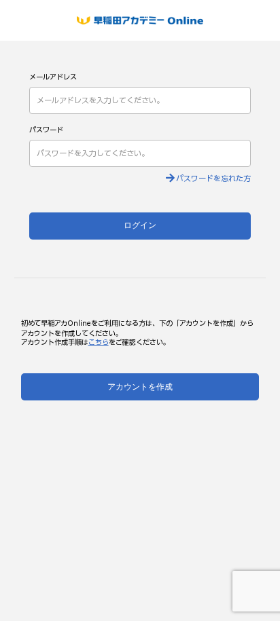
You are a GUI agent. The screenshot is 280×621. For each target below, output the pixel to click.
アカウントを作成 (140, 387)
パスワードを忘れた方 (213, 179)
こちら (98, 342)
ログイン (140, 225)
